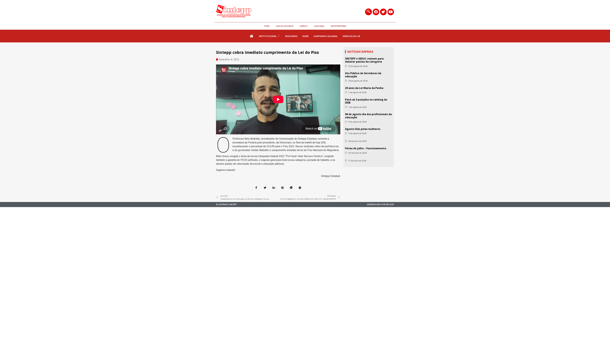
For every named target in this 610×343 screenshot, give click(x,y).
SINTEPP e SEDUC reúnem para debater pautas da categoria (364, 60)
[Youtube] (390, 12)
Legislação (319, 26)
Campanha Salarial (325, 36)
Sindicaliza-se (351, 36)
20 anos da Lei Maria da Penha (364, 88)
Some (305, 36)
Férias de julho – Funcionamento (365, 148)
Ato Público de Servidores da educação (363, 74)
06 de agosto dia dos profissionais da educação (368, 115)
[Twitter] (383, 12)
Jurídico (304, 26)
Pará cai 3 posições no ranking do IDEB (366, 101)
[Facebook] (376, 12)
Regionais (291, 36)
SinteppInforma (338, 26)
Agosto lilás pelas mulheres (362, 129)
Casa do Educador (284, 26)
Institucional (268, 36)
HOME (266, 26)
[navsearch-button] (368, 11)
